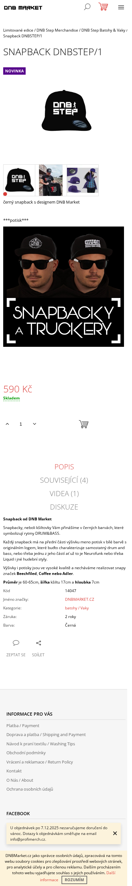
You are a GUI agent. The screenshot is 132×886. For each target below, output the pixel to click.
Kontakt (14, 771)
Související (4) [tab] (64, 480)
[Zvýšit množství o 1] (7, 424)
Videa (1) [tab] (64, 493)
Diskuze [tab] (64, 506)
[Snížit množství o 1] (34, 424)
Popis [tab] (64, 466)
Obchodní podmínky (26, 753)
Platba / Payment (22, 725)
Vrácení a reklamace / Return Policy (39, 762)
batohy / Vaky (77, 608)
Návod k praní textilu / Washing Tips (40, 744)
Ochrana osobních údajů (29, 789)
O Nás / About (19, 780)
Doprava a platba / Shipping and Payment (46, 734)
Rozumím (74, 879)
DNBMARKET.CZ (79, 599)
